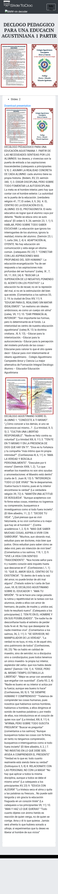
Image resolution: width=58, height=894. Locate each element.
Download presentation (17, 105)
